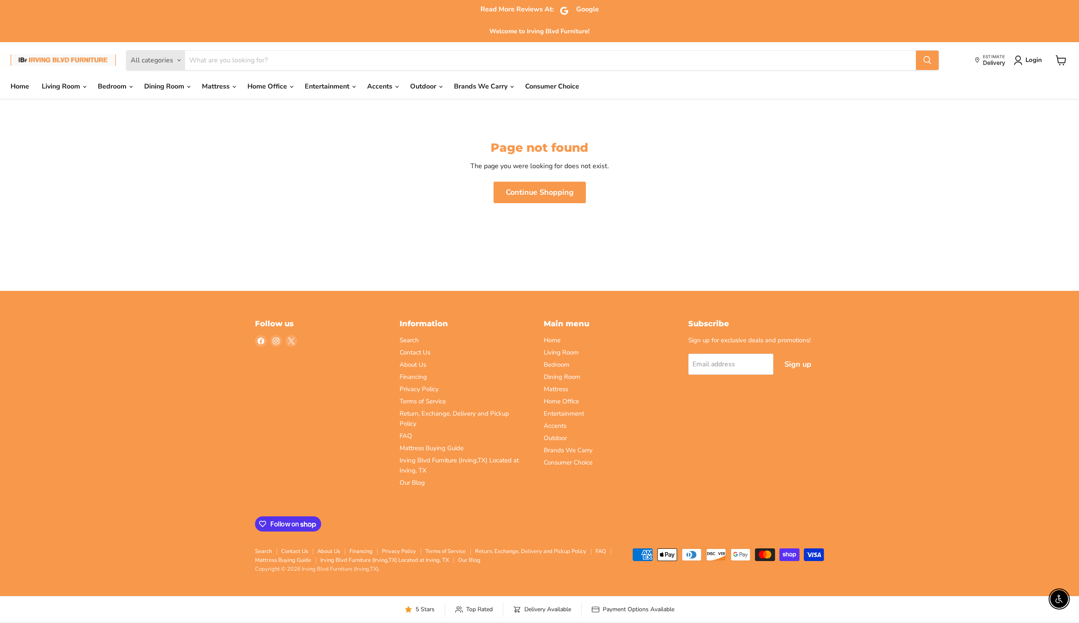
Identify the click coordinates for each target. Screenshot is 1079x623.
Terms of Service (423, 401)
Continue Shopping (540, 192)
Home (20, 86)
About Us (413, 364)
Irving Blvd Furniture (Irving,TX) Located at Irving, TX (384, 560)
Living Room (62, 86)
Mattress (216, 86)
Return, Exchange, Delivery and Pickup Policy (530, 551)
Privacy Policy (419, 389)
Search (409, 340)
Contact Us (415, 352)
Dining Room (165, 86)
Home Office (268, 86)
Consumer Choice (552, 86)
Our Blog (412, 482)
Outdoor (424, 86)
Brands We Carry (481, 86)
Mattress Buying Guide (432, 448)
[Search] (927, 60)
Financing (413, 377)
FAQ (406, 436)
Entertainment (328, 86)
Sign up (797, 364)
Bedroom (113, 86)
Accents (380, 86)
